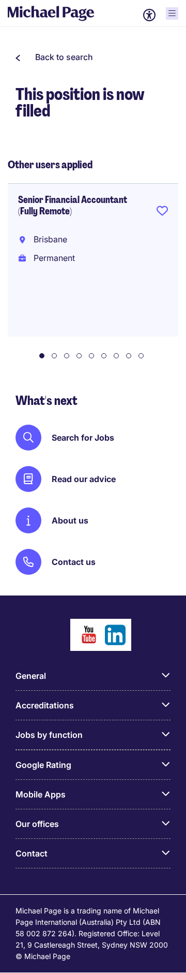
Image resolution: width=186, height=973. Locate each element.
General (31, 676)
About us (70, 520)
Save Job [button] (162, 213)
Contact (32, 853)
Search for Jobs (83, 437)
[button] (54, 57)
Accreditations (45, 705)
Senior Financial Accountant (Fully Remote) (72, 205)
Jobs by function (49, 735)
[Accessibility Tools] (149, 15)
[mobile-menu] (172, 13)
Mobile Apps (41, 794)
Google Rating (43, 765)
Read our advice (84, 479)
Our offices (37, 824)
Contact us (74, 562)
